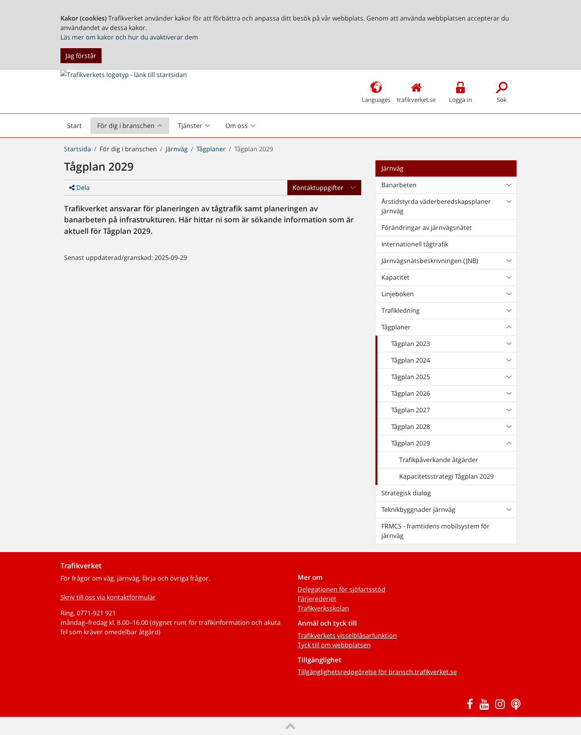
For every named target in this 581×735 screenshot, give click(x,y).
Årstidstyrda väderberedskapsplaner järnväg (436, 206)
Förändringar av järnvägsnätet (426, 227)
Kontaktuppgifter (317, 187)
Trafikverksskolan (323, 608)
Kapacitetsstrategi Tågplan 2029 (446, 476)
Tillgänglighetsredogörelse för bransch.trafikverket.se (377, 671)
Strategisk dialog (406, 493)
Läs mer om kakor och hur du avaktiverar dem (129, 37)
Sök (502, 99)
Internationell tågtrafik (414, 244)
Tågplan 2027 (410, 410)
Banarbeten (399, 184)
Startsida (77, 149)
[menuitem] (131, 125)
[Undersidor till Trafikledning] (509, 310)
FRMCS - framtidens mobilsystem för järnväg (435, 531)
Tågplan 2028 (410, 426)
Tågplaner (211, 149)
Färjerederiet (317, 598)
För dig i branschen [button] (126, 125)
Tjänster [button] (190, 125)
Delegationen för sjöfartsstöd (341, 589)
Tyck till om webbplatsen (334, 645)
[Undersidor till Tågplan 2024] (509, 360)
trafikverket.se (416, 99)
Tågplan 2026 (410, 393)
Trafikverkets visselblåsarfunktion (347, 635)
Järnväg (177, 149)
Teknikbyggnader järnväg (418, 509)
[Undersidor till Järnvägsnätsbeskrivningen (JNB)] (509, 260)
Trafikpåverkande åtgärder (438, 459)
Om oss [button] (236, 125)
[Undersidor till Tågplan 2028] (509, 426)
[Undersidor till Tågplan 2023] (509, 343)
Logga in (460, 99)
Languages (376, 99)
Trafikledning (400, 310)
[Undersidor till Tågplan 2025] (509, 376)
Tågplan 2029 (410, 443)
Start (78, 127)
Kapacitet (395, 277)
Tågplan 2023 (410, 343)
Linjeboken (397, 293)
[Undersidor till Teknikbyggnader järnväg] (509, 509)
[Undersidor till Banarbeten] (509, 185)
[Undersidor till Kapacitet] (509, 277)
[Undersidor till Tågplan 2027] (509, 410)
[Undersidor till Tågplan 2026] (509, 393)
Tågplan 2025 (410, 376)
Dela (82, 187)
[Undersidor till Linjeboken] (509, 294)
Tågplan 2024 (410, 360)
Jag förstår (81, 55)
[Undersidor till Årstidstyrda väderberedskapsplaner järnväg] (509, 206)
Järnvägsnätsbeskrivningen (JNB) (429, 260)
